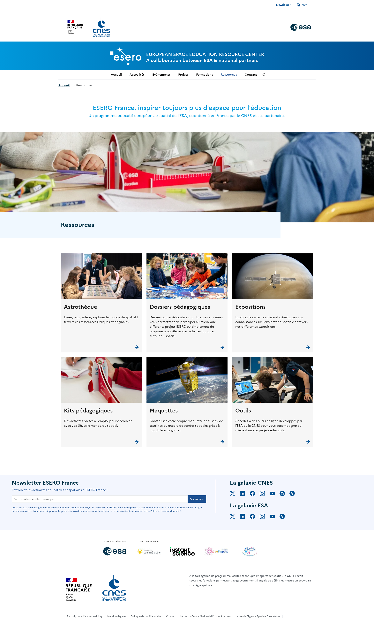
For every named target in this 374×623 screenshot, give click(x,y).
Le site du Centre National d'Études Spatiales (205, 616)
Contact (171, 616)
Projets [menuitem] (183, 74)
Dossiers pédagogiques (180, 307)
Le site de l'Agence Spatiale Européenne (258, 616)
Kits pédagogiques (88, 410)
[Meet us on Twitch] (284, 494)
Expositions (250, 307)
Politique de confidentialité (146, 616)
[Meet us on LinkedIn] (245, 494)
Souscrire (197, 499)
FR (303, 5)
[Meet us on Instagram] (265, 494)
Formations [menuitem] (204, 74)
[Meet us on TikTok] (294, 494)
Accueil (64, 85)
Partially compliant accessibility (84, 616)
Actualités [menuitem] (137, 74)
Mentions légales (116, 616)
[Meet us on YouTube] (275, 494)
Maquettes (164, 410)
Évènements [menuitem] (161, 74)
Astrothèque (80, 307)
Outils (243, 410)
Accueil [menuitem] (116, 74)
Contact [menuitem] (251, 74)
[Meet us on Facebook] (255, 494)
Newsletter (283, 5)
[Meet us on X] (235, 494)
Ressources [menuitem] (229, 74)
